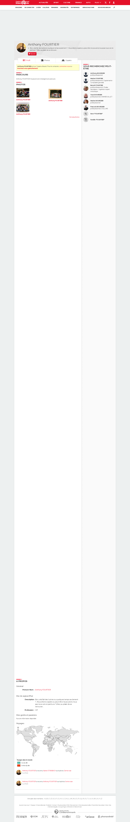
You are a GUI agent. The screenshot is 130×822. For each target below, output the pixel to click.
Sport (56, 2)
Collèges (45, 7)
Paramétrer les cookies (98, 805)
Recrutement (74, 805)
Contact (54, 805)
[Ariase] (90, 817)
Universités (64, 7)
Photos (47, 60)
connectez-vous (64, 66)
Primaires (54, 7)
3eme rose (67, 771)
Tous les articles (62, 805)
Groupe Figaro (63, 807)
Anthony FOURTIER (23, 100)
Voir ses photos (74, 117)
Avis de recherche (104, 7)
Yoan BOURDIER (96, 95)
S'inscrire (18, 7)
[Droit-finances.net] (55, 816)
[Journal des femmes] (21, 816)
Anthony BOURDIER (97, 73)
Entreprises (75, 7)
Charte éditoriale (40, 805)
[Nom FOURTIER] (85, 113)
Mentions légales (52, 807)
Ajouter (33, 54)
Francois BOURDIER (97, 107)
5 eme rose (69, 781)
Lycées (38, 7)
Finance (78, 2)
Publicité (48, 805)
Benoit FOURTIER (96, 85)
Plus (97, 2)
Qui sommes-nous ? (24, 805)
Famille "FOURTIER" (97, 120)
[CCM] (34, 816)
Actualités (43, 2)
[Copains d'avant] (66, 816)
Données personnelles (85, 805)
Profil (28, 60)
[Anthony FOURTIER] (21, 48)
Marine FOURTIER (96, 78)
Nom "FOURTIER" (96, 114)
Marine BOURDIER (96, 101)
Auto (88, 2)
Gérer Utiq (108, 805)
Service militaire (88, 7)
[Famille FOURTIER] (85, 119)
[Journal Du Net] (45, 816)
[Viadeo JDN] (78, 816)
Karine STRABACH (49, 771)
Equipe (33, 805)
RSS (68, 805)
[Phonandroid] (106, 816)
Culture (66, 2)
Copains (69, 60)
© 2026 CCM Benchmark (75, 807)
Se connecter (29, 7)
